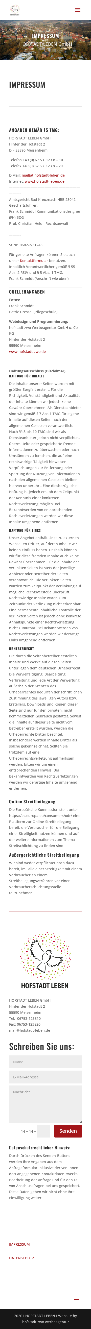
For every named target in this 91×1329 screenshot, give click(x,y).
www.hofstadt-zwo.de (27, 351)
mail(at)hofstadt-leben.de (43, 175)
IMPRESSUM (19, 1244)
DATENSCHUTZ (21, 1257)
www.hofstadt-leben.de (44, 181)
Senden (68, 1130)
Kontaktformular (34, 260)
